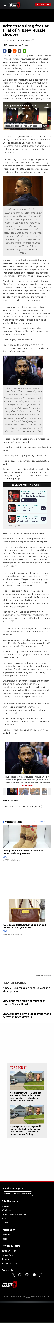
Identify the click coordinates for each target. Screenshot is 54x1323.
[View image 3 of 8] (35, 791)
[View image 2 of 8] (24, 791)
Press (4, 1239)
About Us (6, 1234)
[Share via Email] (19, 51)
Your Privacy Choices (11, 1263)
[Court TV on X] (27, 1275)
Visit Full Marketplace (42, 822)
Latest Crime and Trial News (14, 1214)
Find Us (5, 1223)
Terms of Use (7, 1259)
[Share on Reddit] (15, 51)
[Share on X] (10, 51)
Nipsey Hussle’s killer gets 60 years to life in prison (26, 990)
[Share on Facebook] (5, 51)
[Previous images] (4, 791)
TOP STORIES (18, 1067)
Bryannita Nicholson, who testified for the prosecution (25, 600)
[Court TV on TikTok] (40, 1275)
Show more (27, 785)
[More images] (49, 791)
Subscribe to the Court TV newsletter (17, 1194)
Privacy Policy (8, 1255)
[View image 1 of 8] (12, 791)
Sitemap (5, 1206)
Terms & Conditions (10, 1251)
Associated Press (18, 45)
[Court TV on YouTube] (34, 1275)
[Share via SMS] (24, 51)
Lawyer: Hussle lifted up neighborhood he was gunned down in (27, 1016)
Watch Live (43, 4)
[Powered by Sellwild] (47, 975)
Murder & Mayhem (31, 806)
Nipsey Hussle (11, 806)
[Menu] (4, 4)
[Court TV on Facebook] (13, 1275)
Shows (4, 1218)
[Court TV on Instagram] (20, 1275)
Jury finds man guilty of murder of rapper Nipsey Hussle (24, 1003)
